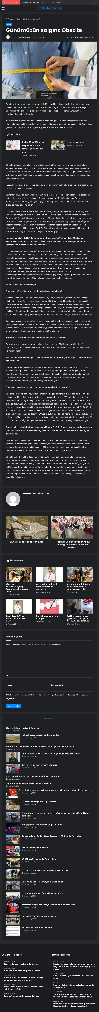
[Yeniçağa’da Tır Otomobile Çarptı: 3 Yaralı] (13, 828)
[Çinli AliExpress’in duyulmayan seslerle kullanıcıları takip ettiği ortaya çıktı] (13, 794)
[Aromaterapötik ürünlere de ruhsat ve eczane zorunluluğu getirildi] (80, 574)
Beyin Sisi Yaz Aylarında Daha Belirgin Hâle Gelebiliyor (47, 586)
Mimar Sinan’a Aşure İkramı (35, 847)
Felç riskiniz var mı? (76, 142)
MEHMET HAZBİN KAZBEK (20, 37)
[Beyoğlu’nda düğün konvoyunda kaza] (13, 768)
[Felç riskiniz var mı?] (58, 145)
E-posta (10, 685)
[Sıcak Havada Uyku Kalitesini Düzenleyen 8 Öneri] (19, 606)
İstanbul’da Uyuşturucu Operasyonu (39, 801)
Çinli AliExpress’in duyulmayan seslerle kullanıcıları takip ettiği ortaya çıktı (57, 790)
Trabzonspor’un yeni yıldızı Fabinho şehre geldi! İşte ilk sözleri (51, 753)
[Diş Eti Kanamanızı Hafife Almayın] (49, 606)
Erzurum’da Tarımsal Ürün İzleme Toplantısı (42, 893)
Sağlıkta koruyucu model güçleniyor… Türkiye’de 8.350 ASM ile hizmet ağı (78, 618)
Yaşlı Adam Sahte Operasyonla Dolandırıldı (42, 882)
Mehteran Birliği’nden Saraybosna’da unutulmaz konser (48, 904)
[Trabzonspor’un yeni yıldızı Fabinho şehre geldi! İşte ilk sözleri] (13, 757)
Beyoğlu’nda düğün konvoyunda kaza (39, 765)
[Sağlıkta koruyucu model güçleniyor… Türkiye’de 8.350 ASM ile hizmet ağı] (80, 606)
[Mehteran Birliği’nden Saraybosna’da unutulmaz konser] (13, 908)
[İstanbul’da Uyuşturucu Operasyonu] (13, 805)
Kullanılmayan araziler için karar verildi (40, 735)
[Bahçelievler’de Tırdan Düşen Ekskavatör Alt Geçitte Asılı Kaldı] (13, 839)
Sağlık (19, 19)
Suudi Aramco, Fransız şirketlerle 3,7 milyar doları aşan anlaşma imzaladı (50, 2)
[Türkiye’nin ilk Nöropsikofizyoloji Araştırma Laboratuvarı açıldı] (19, 574)
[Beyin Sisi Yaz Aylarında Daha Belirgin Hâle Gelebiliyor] (49, 574)
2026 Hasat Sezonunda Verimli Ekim (39, 859)
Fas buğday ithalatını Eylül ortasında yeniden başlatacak (33, 776)
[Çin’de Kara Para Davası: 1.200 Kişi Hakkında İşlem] (13, 874)
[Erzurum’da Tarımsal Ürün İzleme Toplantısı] (13, 897)
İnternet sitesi (57, 685)
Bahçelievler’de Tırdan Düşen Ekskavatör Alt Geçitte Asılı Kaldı (51, 836)
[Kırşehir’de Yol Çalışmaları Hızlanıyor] (13, 920)
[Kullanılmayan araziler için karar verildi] (13, 738)
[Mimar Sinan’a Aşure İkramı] (13, 851)
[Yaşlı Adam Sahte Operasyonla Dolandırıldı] (13, 885)
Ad (8, 675)
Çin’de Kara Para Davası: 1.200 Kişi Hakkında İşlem (45, 870)
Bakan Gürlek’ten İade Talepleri (37, 927)
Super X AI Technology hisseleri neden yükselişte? (29, 783)
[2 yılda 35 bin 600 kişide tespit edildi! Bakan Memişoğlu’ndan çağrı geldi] (13, 145)
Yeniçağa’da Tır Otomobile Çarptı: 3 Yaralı (42, 824)
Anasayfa (11, 19)
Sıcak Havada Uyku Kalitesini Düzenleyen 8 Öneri (17, 618)
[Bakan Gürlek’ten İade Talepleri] (13, 931)
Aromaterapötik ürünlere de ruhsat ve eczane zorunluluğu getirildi (78, 586)
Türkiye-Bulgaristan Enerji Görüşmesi (23, 728)
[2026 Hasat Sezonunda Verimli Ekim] (13, 862)
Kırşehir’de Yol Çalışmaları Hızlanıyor (39, 916)
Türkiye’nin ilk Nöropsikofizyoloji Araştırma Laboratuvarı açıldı (17, 588)
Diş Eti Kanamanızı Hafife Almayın (48, 617)
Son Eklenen (49, 718)
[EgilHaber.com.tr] (49, 8)
